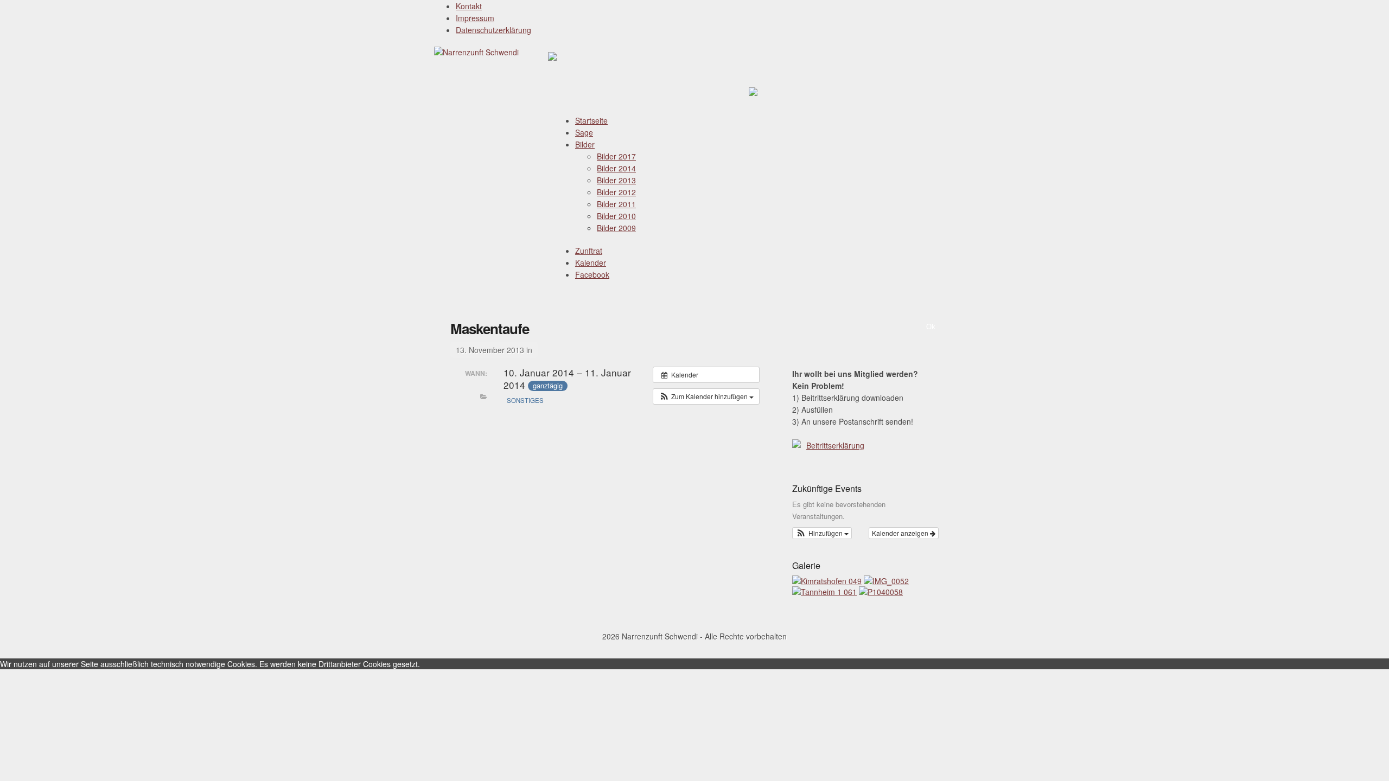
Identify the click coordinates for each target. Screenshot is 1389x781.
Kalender (590, 262)
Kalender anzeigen (901, 532)
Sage (584, 132)
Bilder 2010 (616, 215)
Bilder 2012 (616, 192)
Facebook (592, 274)
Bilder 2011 (616, 204)
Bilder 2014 (616, 168)
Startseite (591, 120)
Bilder (585, 144)
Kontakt (469, 6)
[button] (706, 396)
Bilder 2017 (616, 156)
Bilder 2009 (616, 227)
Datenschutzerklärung (493, 29)
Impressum (475, 17)
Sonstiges (525, 400)
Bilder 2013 (616, 180)
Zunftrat (588, 250)
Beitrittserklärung (835, 445)
